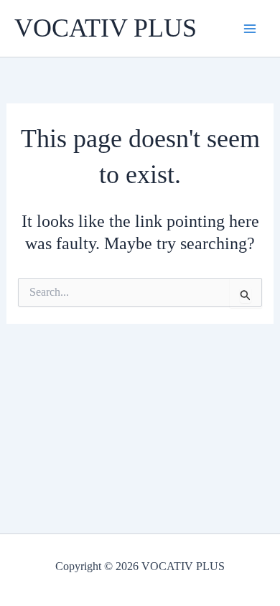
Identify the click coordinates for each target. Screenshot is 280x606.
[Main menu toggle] (250, 29)
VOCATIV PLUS (105, 28)
